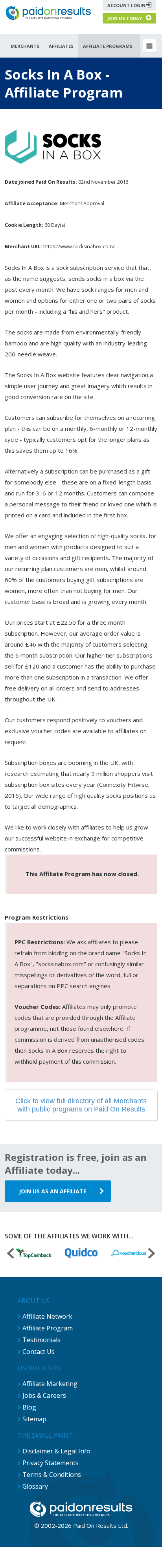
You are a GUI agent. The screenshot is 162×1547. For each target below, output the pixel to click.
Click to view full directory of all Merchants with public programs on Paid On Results (81, 1105)
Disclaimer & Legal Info (56, 1451)
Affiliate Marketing (49, 1383)
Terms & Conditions (51, 1474)
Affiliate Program (47, 1328)
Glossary (35, 1486)
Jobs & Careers (44, 1395)
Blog (29, 1407)
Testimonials (41, 1340)
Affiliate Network (47, 1316)
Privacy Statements (50, 1462)
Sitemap (34, 1419)
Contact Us (38, 1351)
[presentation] (10, 1254)
